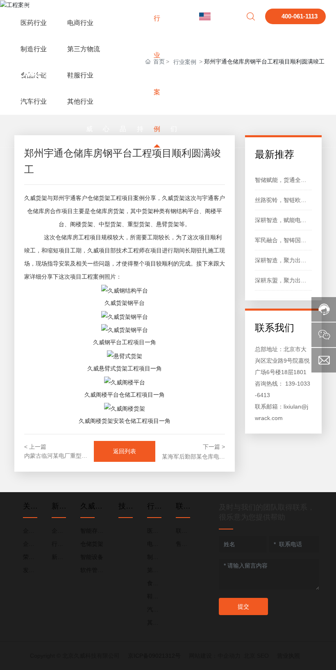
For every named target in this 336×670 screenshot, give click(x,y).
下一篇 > (214, 446)
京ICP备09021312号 (154, 655)
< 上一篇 (35, 446)
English (223, 16)
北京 (249, 655)
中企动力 (229, 655)
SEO (263, 655)
